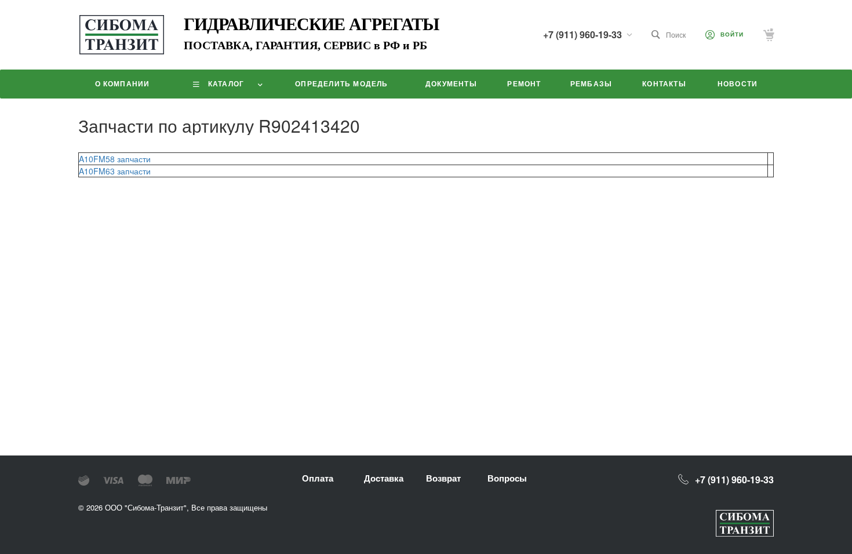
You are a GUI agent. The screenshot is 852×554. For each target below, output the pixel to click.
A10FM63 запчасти (115, 171)
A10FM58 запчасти (115, 159)
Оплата (317, 478)
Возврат (443, 478)
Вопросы (507, 478)
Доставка (383, 478)
